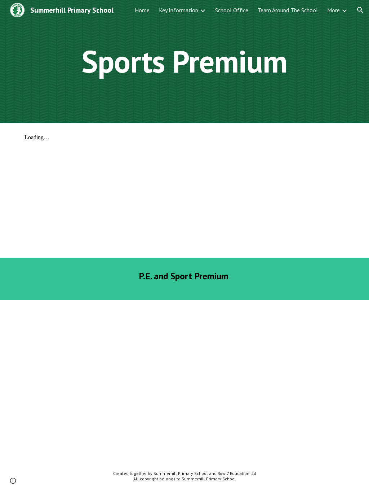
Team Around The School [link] (288, 10)
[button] (360, 10)
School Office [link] (231, 10)
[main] (184, 61)
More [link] (333, 10)
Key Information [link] (178, 10)
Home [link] (142, 10)
